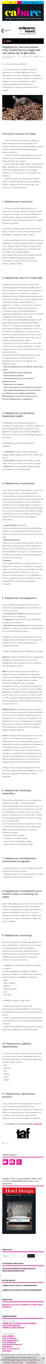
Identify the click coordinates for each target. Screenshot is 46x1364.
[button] (8, 41)
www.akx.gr (7, 1351)
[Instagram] (19, 1162)
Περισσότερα (17, 1362)
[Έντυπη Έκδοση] (5, 1162)
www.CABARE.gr (8, 1336)
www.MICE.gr (7, 1346)
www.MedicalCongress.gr (12, 1344)
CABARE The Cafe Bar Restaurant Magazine (19, 1323)
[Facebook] (12, 1162)
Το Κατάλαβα (31, 1362)
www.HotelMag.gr (9, 1338)
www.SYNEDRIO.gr (9, 1342)
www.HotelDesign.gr (10, 1340)
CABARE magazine (10, 56)
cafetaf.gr (37, 1124)
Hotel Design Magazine (11, 1325)
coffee (6, 1143)
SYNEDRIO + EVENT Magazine (13, 1327)
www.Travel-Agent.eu (11, 1349)
